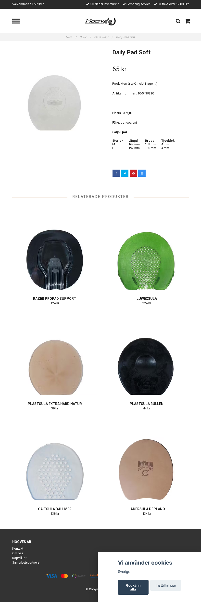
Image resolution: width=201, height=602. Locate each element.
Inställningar (166, 585)
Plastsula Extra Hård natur (55, 404)
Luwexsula (147, 299)
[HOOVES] (100, 21)
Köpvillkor (19, 558)
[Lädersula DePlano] (146, 458)
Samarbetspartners (25, 562)
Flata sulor (103, 37)
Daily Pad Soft (126, 37)
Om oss (17, 553)
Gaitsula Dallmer (55, 509)
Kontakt (17, 548)
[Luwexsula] (146, 247)
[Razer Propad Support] (54, 247)
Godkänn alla (133, 587)
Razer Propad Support (54, 299)
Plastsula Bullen (146, 404)
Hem (71, 37)
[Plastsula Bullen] (146, 353)
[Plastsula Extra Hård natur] (54, 353)
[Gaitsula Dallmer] (54, 458)
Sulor (85, 37)
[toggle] (18, 21)
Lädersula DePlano (146, 509)
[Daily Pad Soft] (54, 88)
